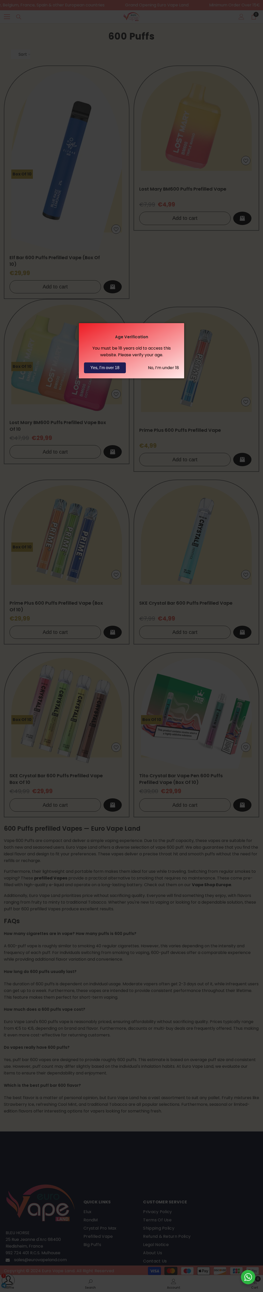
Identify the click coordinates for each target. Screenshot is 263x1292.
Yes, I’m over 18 (104, 368)
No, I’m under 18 (163, 368)
